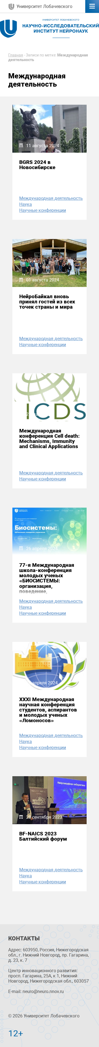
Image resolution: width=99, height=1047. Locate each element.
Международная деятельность (51, 198)
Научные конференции (42, 210)
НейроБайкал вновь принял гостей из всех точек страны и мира (47, 302)
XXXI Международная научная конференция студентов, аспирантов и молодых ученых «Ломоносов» (48, 710)
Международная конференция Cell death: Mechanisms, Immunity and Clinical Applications (49, 438)
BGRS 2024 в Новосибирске (37, 165)
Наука (25, 204)
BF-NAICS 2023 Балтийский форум (43, 836)
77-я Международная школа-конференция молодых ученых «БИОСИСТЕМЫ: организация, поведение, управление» (46, 580)
